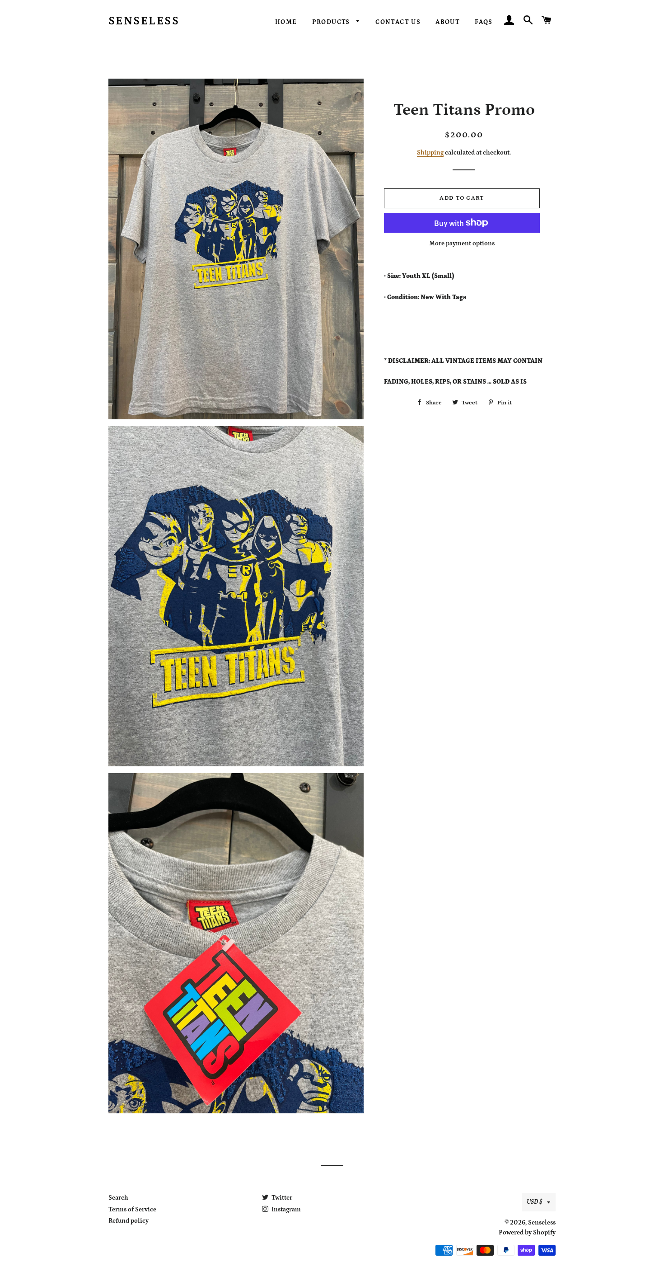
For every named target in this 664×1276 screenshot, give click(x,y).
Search (118, 1197)
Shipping (430, 152)
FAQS (484, 22)
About (447, 22)
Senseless (144, 21)
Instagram (285, 1209)
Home (286, 22)
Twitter (281, 1197)
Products (332, 22)
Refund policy (128, 1220)
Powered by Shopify (527, 1232)
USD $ (534, 1202)
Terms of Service (132, 1209)
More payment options (462, 243)
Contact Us (398, 22)
